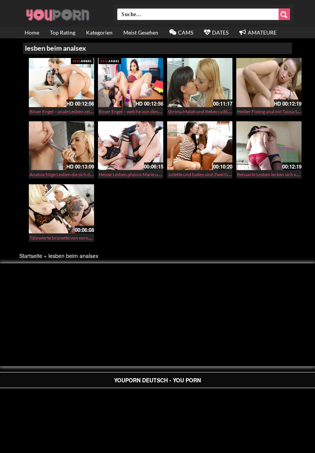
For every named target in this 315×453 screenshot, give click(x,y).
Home (32, 32)
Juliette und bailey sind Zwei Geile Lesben (209, 174)
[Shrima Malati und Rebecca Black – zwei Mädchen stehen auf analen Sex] (199, 82)
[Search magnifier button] (284, 14)
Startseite (30, 256)
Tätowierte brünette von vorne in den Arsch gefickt (80, 238)
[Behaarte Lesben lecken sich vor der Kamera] (269, 145)
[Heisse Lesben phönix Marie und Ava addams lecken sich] (130, 145)
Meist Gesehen (140, 32)
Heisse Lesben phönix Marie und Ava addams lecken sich (155, 174)
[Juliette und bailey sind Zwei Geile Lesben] (199, 145)
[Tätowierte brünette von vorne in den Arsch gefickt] (61, 208)
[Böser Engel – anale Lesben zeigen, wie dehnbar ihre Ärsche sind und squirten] (61, 82)
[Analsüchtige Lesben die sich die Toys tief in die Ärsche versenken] (61, 145)
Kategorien (99, 32)
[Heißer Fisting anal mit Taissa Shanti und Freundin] (269, 82)
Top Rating (62, 32)
